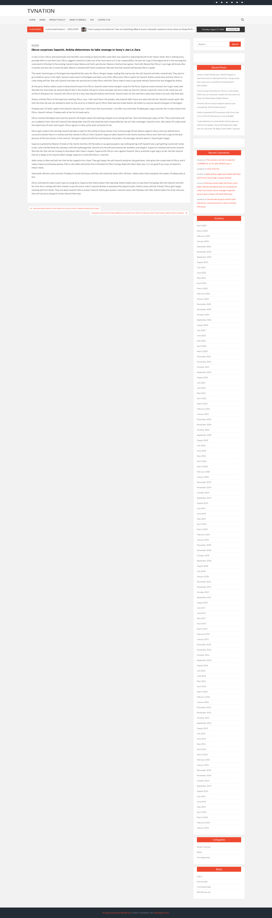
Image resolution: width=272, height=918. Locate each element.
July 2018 (201, 571)
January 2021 (203, 414)
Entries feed (202, 881)
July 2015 (201, 733)
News (42, 20)
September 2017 (204, 597)
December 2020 (204, 419)
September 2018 (204, 560)
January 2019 (203, 540)
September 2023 (204, 257)
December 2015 (204, 707)
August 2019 (202, 503)
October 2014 (203, 780)
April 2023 (201, 283)
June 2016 (201, 676)
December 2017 (204, 581)
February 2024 (203, 236)
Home (32, 20)
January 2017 (203, 639)
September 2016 (204, 660)
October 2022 (203, 314)
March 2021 (202, 403)
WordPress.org (203, 892)
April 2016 (201, 686)
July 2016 (201, 670)
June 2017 (201, 613)
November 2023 (204, 252)
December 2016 (204, 644)
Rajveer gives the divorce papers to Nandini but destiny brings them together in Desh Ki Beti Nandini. (138, 213)
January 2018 (203, 576)
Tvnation (41, 11)
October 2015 (203, 718)
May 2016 (201, 681)
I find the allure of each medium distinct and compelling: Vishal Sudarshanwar (216, 105)
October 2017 (203, 592)
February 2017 (203, 634)
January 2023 (203, 299)
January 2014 (203, 828)
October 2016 (203, 655)
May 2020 (201, 456)
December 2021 (204, 356)
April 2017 (201, 623)
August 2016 (202, 665)
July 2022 (201, 330)
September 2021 (204, 372)
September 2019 (204, 498)
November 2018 (204, 550)
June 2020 (201, 451)
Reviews (35, 45)
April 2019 (201, 524)
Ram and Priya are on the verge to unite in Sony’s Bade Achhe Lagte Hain (66, 208)
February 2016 (203, 697)
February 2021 (203, 409)
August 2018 (202, 566)
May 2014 (201, 807)
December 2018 (204, 545)
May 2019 (201, 519)
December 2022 (204, 304)
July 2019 (201, 508)
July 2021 (201, 382)
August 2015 (202, 728)
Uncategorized (203, 857)
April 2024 (201, 225)
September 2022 (204, 320)
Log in (199, 876)
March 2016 (202, 691)
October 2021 (203, 367)
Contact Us (104, 20)
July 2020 (201, 445)
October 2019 (203, 492)
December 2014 (204, 770)
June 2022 (201, 335)
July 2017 (201, 608)
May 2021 (201, 393)
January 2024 (203, 241)
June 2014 (201, 801)
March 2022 (202, 351)
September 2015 (204, 723)
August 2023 (202, 262)
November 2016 (204, 650)
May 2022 (201, 341)
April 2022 (201, 346)
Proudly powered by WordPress (117, 912)
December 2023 (204, 246)
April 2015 (201, 749)
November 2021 (204, 361)
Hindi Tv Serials (77, 20)
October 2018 (203, 555)
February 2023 (203, 293)
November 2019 (204, 487)
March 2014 (202, 817)
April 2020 (201, 461)
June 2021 (201, 388)
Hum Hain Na (213, 169)
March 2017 (202, 629)
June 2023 (201, 272)
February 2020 (203, 471)
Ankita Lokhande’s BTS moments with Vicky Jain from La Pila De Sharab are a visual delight (218, 114)
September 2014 (204, 786)
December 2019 (204, 482)
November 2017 (204, 587)
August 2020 (202, 440)
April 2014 (201, 812)
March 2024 (202, 231)
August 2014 (202, 791)
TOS (92, 20)
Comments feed (204, 887)
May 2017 (201, 618)
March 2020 (202, 466)
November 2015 (204, 712)
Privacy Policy (57, 20)
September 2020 (204, 435)
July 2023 (201, 267)
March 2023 (202, 288)
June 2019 (201, 513)
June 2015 (201, 739)
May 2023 (201, 278)
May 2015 (201, 744)
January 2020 (203, 477)
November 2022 (204, 309)
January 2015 (203, 765)
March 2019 (202, 529)
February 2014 (203, 822)
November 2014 (204, 775)
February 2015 (203, 759)
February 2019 (203, 534)
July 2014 (201, 796)
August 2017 (202, 602)
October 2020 (203, 430)
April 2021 (201, 398)
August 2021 (202, 377)
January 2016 (203, 702)
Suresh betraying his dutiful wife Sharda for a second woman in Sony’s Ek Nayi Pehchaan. (216, 203)
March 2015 (202, 754)
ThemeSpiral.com (161, 912)
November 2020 (204, 424)
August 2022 (202, 325)
